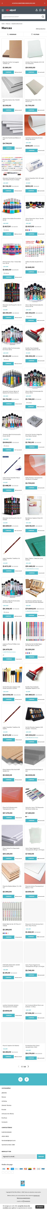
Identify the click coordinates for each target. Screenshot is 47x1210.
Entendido (40, 1207)
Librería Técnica (6, 1105)
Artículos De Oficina (8, 1114)
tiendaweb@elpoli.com (9, 1141)
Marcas (8, 24)
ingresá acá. (36, 1195)
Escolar (4, 1110)
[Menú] (3, 10)
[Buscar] (43, 17)
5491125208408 (6, 1132)
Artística (4, 1101)
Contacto (4, 1122)
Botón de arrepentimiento (23, 1198)
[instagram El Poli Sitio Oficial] (20, 1079)
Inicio (3, 24)
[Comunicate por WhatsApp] (40, 10)
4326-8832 (5, 1136)
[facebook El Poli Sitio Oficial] (26, 1079)
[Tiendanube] (23, 1201)
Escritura (4, 1118)
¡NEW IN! (4, 1093)
